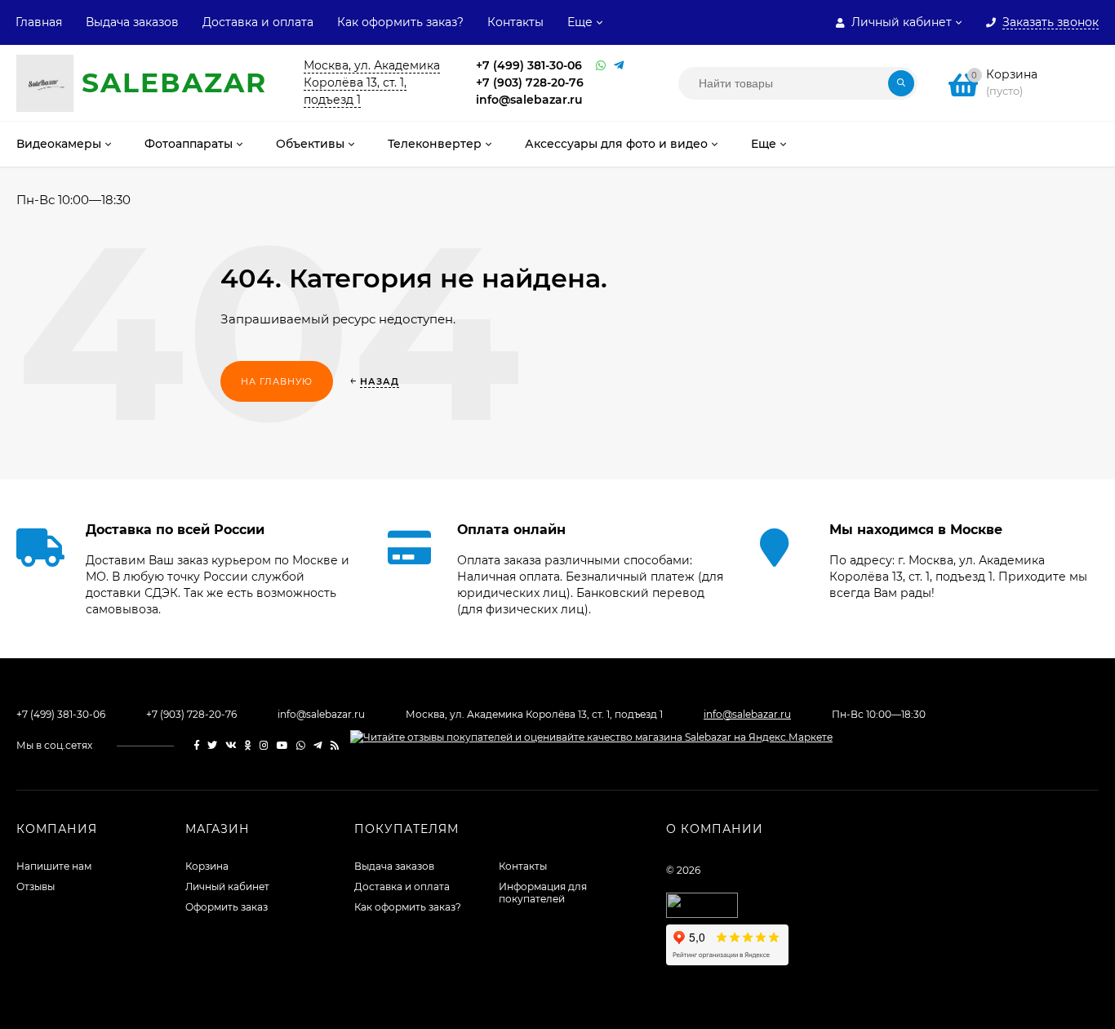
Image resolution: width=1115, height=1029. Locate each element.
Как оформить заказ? (400, 22)
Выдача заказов (132, 22)
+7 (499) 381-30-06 (529, 65)
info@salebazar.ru (529, 99)
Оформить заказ (226, 907)
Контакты (515, 22)
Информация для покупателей (543, 892)
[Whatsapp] (601, 65)
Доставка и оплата (257, 22)
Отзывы (35, 886)
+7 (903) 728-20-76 (530, 82)
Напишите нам (53, 866)
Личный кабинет (227, 886)
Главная (39, 22)
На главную (277, 381)
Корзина (207, 866)
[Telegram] (619, 65)
